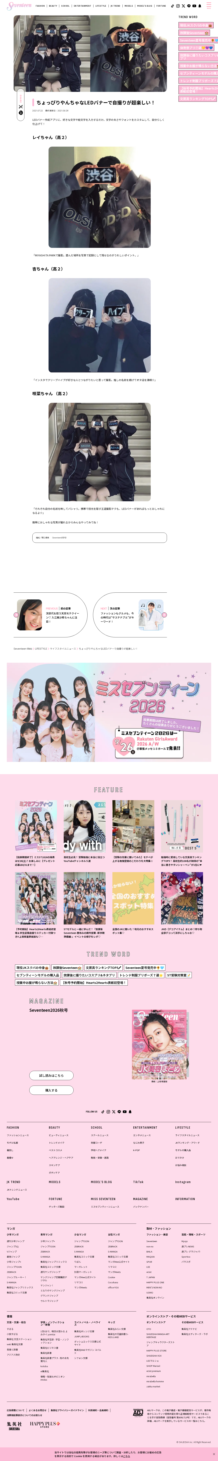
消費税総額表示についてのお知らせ (24, 1415)
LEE (148, 1266)
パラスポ (186, 1261)
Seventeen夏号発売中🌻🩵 (145, 967)
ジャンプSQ (13, 1246)
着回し (10, 1150)
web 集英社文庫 (15, 1344)
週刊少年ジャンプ (15, 1241)
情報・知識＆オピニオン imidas (53, 1378)
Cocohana (113, 1282)
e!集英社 (45, 1371)
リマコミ (78, 1282)
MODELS (129, 5)
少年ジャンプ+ (14, 1261)
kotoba (44, 1366)
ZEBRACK (11, 1272)
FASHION (40, 5)
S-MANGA (11, 1282)
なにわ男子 (138, 1142)
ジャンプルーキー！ (17, 1277)
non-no (149, 1246)
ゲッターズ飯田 (56, 1206)
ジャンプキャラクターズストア (160, 1344)
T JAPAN (150, 1277)
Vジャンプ (12, 1251)
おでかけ (179, 1157)
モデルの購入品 (183, 1150)
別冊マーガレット (83, 1272)
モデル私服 (12, 1142)
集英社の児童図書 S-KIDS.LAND (118, 1335)
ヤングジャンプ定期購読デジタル (54, 1279)
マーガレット (81, 1266)
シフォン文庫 (81, 1358)
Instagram (183, 1182)
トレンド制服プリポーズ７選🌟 (141, 975)
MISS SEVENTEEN (103, 1199)
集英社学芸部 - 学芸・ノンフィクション (55, 1341)
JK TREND (115, 5)
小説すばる (12, 1334)
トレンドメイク (56, 1142)
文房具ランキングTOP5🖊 (197, 98)
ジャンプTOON (14, 1266)
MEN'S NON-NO (154, 1287)
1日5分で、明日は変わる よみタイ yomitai (54, 1333)
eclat (148, 1272)
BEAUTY (53, 5)
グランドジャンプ (49, 1295)
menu (209, 8)
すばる (10, 1329)
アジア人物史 (13, 1354)
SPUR (149, 1261)
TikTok (138, 1182)
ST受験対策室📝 (178, 975)
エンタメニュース (142, 1135)
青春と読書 (12, 1349)
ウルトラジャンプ (49, 1300)
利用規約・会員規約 (98, 1410)
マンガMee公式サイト (85, 1277)
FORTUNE (161, 5)
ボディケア (54, 1172)
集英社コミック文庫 (17, 1292)
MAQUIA (150, 1256)
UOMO (149, 1292)
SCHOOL (65, 5)
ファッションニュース (18, 1135)
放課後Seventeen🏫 (194, 32)
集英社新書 (46, 1353)
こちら (126, 1456)
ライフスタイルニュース (63, 648)
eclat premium (153, 1371)
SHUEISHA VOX (153, 1355)
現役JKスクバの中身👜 (196, 25)
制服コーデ (96, 1142)
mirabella (151, 1376)
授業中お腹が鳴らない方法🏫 (37, 982)
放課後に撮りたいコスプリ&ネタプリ (89, 975)
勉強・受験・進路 (100, 1157)
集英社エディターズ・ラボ (195, 1334)
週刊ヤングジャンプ (50, 1272)
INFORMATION (185, 1199)
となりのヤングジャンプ (53, 1290)
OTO (148, 1329)
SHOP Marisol (153, 1365)
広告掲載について (16, 1410)
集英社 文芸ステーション (19, 1339)
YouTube (13, 1199)
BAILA (149, 1251)
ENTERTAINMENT (82, 5)
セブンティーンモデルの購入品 (38, 975)
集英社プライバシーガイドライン (67, 1410)
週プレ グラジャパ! (191, 1251)
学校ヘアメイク (98, 1150)
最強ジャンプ (13, 1256)
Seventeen (151, 1241)
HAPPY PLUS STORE (156, 1350)
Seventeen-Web (23, 648)
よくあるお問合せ (37, 1410)
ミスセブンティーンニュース (105, 1206)
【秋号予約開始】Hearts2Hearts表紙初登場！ (93, 982)
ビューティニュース (58, 1135)
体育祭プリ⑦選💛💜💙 (196, 47)
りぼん (77, 1261)
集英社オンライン (155, 1297)
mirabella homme (155, 1381)
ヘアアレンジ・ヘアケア (61, 1157)
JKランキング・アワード (187, 1142)
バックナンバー (141, 1206)
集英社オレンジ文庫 (84, 1331)
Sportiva (186, 1256)
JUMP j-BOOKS (81, 1336)
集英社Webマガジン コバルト (87, 1351)
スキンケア (54, 1165)
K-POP (136, 1150)
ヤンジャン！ (47, 1285)
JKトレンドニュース (17, 1189)
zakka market (153, 1386)
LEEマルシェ (152, 1360)
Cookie (111, 1277)
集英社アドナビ (189, 1329)
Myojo (185, 1241)
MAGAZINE (140, 1199)
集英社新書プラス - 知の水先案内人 (55, 1359)
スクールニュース (99, 1135)
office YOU (113, 1287)
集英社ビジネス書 (49, 1347)
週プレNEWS (188, 1246)
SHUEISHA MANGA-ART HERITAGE (157, 1335)
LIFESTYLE (101, 5)
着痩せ (10, 1157)
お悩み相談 (180, 1165)
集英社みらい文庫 (117, 1329)
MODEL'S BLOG (144, 5)
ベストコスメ (55, 1150)
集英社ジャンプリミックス (20, 1287)
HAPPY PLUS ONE (155, 1282)
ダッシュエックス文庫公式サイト (87, 1343)
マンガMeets (80, 1287)
